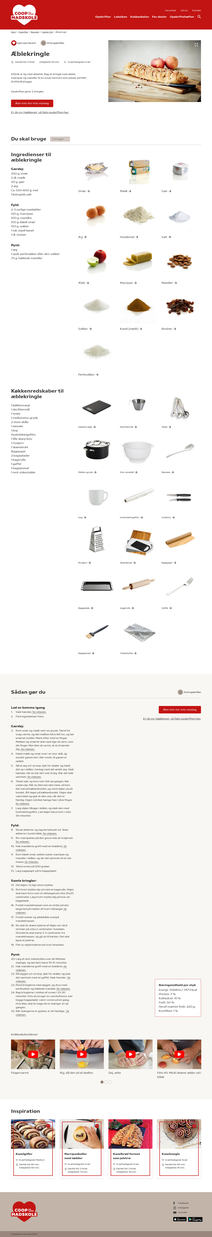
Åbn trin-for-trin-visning (32, 103)
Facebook (183, 1203)
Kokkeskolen (139, 16)
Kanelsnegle (171, 1154)
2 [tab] (106, 1082)
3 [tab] (110, 1082)
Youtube (182, 1212)
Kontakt (196, 10)
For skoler (159, 16)
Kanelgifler (24, 1154)
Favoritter (170, 10)
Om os (184, 10)
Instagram (183, 1207)
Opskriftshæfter (182, 16)
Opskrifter (103, 16)
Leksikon (120, 16)
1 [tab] (101, 1082)
